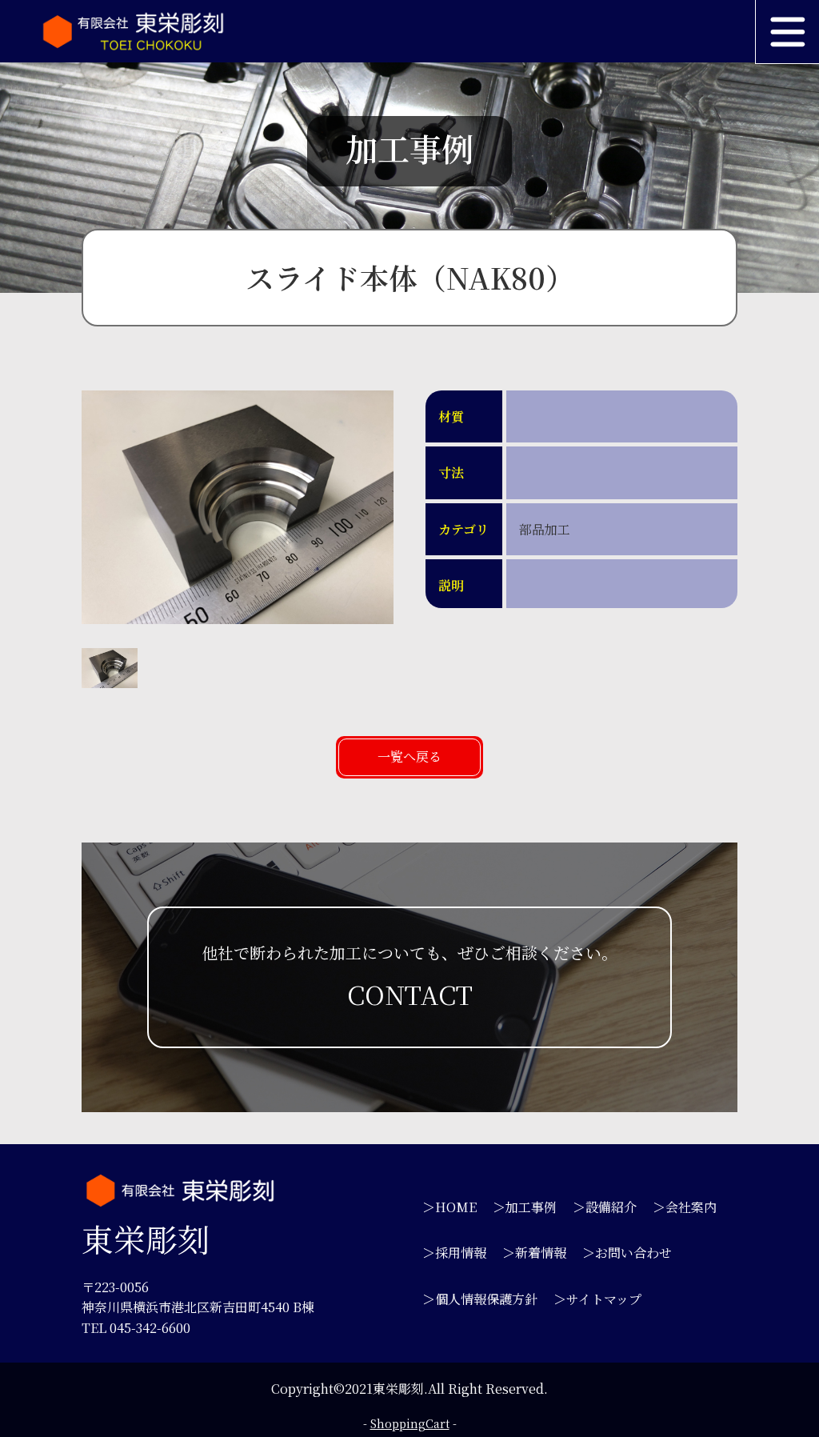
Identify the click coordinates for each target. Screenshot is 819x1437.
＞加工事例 (525, 1207)
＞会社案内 (685, 1207)
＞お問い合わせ (627, 1252)
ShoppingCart (409, 1423)
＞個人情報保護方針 (479, 1299)
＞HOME (449, 1207)
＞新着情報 (534, 1252)
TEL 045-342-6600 (136, 1328)
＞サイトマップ (597, 1299)
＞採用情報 (454, 1252)
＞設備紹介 (605, 1207)
